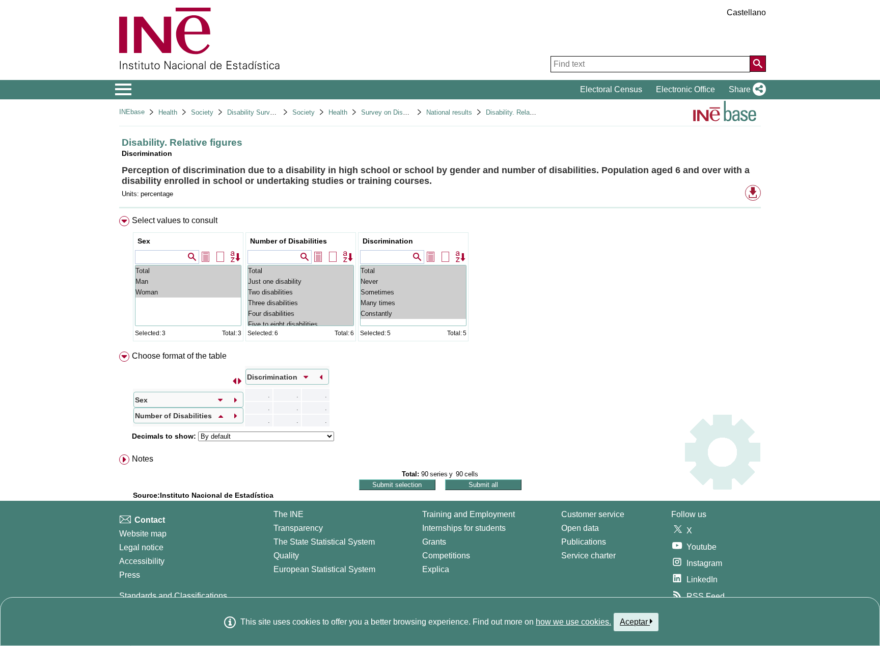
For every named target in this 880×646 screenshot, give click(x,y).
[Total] (188, 270)
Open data (580, 528)
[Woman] (188, 292)
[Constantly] (413, 313)
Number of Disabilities (288, 241)
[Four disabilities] (300, 313)
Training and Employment (468, 514)
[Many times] (413, 303)
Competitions (446, 555)
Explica (435, 569)
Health (167, 112)
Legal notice (141, 547)
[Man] (188, 281)
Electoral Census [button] (611, 89)
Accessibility (141, 561)
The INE (288, 514)
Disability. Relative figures (524, 112)
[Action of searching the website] (758, 64)
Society (202, 112)
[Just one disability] (300, 281)
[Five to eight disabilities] (300, 324)
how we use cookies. (573, 621)
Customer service (592, 514)
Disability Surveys (254, 112)
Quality (286, 555)
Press (129, 575)
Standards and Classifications (173, 595)
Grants (434, 541)
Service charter (588, 555)
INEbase (132, 112)
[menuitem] (440, 281)
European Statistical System (324, 569)
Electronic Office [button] (685, 89)
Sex (144, 241)
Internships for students (464, 528)
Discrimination (388, 241)
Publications (583, 541)
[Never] (413, 281)
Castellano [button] (746, 12)
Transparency (298, 528)
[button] (745, 89)
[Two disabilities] (300, 292)
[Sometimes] (413, 292)
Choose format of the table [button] (179, 356)
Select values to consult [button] (174, 220)
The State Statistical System (324, 541)
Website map (143, 533)
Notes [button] (142, 458)
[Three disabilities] (300, 303)
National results (449, 112)
